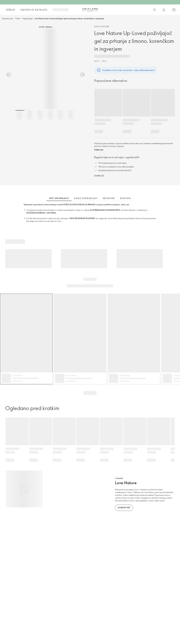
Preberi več (98, 149)
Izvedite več (99, 175)
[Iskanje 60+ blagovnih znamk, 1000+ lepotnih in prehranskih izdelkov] (154, 10)
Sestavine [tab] (109, 198)
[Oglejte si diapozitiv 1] (20, 114)
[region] (45, 69)
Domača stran (7, 18)
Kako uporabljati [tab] (85, 198)
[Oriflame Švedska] (90, 9)
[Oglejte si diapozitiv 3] (40, 114)
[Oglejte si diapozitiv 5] (61, 114)
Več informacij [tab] (59, 198)
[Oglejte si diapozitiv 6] (71, 114)
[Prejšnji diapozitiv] (9, 75)
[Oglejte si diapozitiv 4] (50, 114)
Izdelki (10, 9)
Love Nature (101, 26)
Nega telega (27, 18)
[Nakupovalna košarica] (174, 9)
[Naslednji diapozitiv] (82, 75)
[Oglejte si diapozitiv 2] (30, 114)
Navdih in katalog (34, 9)
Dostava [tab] (125, 198)
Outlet (17, 18)
